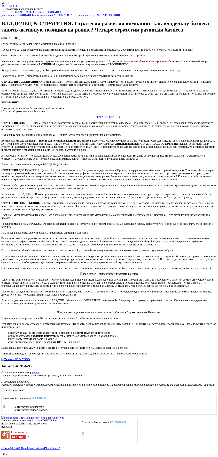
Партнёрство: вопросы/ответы (31, 409)
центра (36, 372)
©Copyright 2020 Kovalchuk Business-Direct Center (30, 448)
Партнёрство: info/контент (28, 406)
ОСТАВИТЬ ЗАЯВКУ (109, 117)
